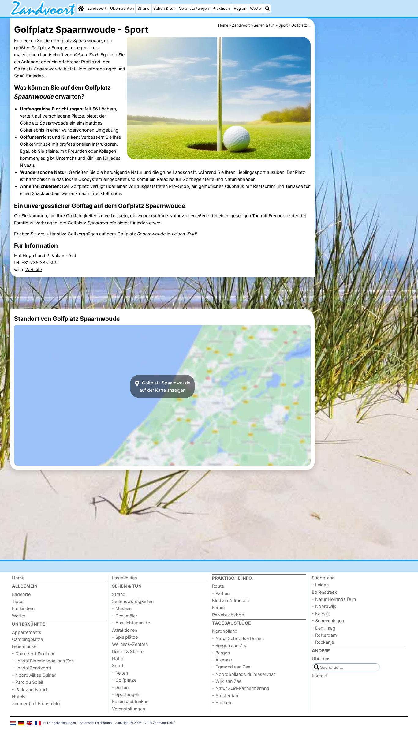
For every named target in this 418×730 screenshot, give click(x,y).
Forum (218, 607)
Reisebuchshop (228, 614)
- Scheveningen (328, 620)
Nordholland (224, 631)
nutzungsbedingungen (59, 722)
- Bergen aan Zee (229, 645)
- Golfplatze (124, 680)
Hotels (18, 696)
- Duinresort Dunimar (33, 653)
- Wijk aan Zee (226, 681)
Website (33, 269)
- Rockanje (323, 642)
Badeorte (21, 594)
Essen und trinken (130, 701)
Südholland (323, 577)
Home (18, 577)
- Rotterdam (324, 635)
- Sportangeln (126, 694)
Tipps (18, 601)
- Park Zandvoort (29, 689)
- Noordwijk (324, 606)
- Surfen (120, 687)
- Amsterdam (226, 695)
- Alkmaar (222, 659)
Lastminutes (124, 577)
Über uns (321, 658)
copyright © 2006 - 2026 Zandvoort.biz (144, 722)
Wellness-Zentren (130, 644)
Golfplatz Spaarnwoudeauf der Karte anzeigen (165, 386)
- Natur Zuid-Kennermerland (240, 688)
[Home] (81, 8)
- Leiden (320, 584)
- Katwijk (321, 613)
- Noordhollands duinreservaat (243, 674)
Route (218, 586)
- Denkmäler (124, 615)
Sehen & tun (164, 8)
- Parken (221, 593)
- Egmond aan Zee (231, 666)
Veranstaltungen (194, 8)
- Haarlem (222, 702)
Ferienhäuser (25, 646)
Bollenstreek (324, 592)
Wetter (256, 8)
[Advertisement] (362, 159)
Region (240, 8)
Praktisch (221, 8)
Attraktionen (124, 630)
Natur (117, 658)
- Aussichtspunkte (131, 622)
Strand (143, 8)
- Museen (122, 608)
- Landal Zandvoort (31, 667)
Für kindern (23, 608)
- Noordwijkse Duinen (34, 675)
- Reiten (120, 673)
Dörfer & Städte (128, 651)
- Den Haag (323, 628)
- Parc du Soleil (27, 682)
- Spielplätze (125, 637)
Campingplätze (27, 639)
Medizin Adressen (230, 600)
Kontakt (319, 675)
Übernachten (122, 8)
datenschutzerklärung (96, 722)
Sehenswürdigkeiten (133, 601)
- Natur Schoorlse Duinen (238, 638)
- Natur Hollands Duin (334, 599)
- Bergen (221, 652)
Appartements (26, 632)
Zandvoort (96, 8)
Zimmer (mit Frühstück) (36, 703)
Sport (117, 665)
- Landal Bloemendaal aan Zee (43, 660)
